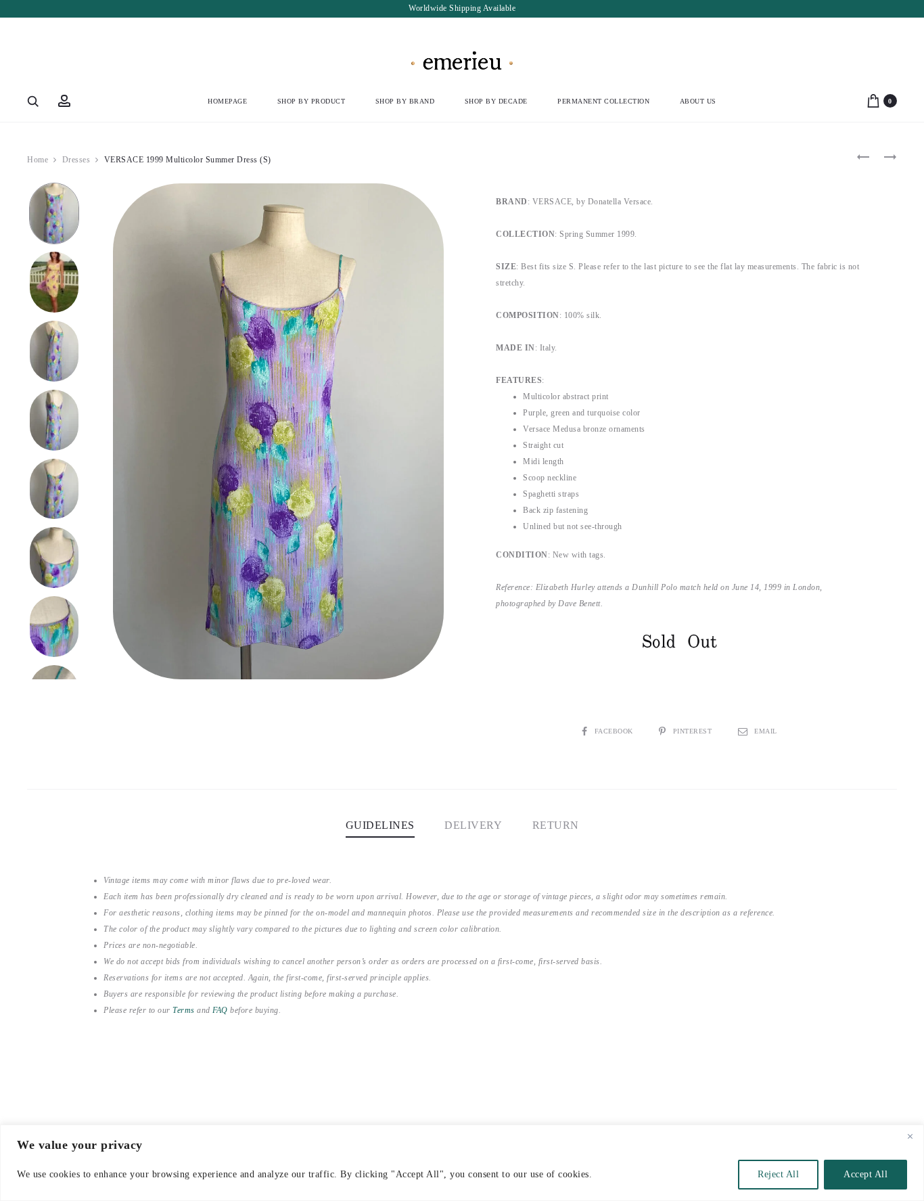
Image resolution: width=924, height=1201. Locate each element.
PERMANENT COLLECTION (603, 101)
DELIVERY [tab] (473, 825)
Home (37, 159)
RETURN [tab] (555, 825)
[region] (462, 1163)
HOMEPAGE (227, 101)
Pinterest (693, 731)
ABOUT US (698, 101)
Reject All (778, 1174)
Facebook (615, 731)
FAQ (220, 1010)
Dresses (76, 159)
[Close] (910, 1136)
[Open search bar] (34, 101)
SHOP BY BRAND (405, 101)
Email (765, 731)
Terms (183, 1010)
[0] (873, 100)
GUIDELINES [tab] (380, 825)
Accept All (865, 1174)
